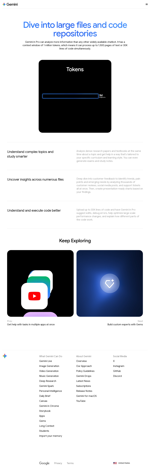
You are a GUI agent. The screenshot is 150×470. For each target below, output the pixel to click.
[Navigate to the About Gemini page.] (10, 4)
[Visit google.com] (44, 463)
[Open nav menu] (146, 4)
